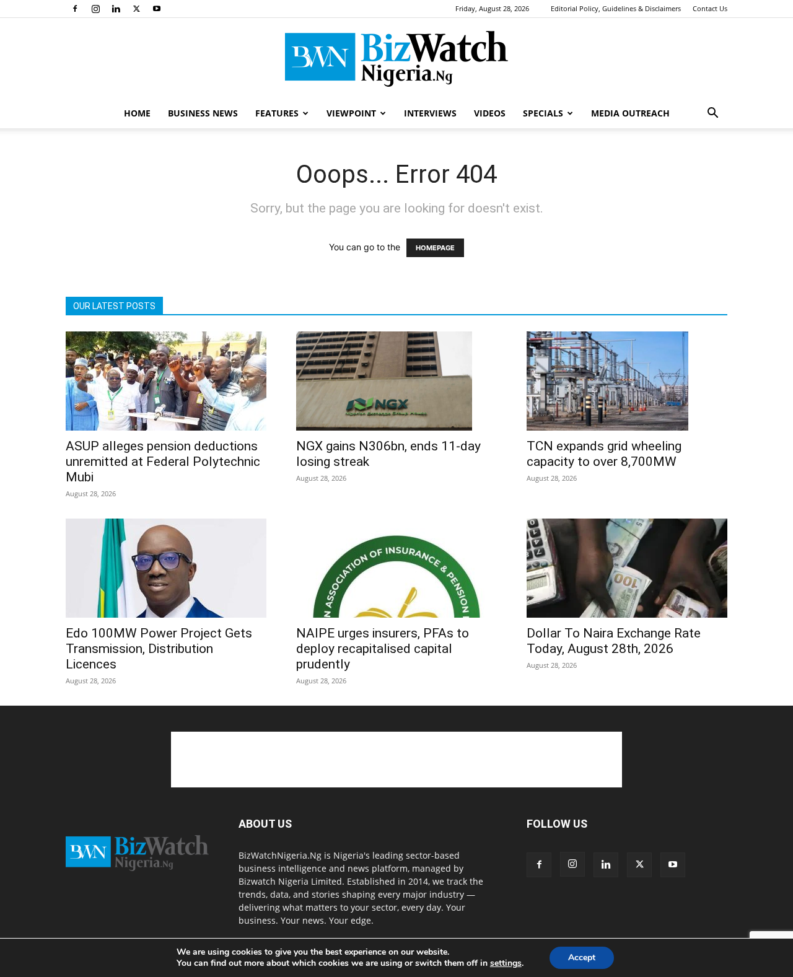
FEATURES (277, 113)
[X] (136, 8)
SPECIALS (543, 113)
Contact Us (710, 8)
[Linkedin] (116, 8)
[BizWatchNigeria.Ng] (396, 59)
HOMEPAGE (435, 247)
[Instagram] (95, 8)
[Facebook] (75, 8)
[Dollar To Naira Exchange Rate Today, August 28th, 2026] (627, 568)
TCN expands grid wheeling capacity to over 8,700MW (604, 454)
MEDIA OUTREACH (630, 113)
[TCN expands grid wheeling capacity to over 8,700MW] (627, 381)
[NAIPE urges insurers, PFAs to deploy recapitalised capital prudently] (396, 568)
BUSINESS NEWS (203, 113)
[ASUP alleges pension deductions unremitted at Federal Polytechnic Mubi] (166, 381)
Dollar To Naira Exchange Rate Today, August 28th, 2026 (614, 641)
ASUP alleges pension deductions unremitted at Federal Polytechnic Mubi (163, 461)
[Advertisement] (396, 759)
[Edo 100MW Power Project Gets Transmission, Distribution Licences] (166, 568)
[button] (712, 114)
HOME (137, 113)
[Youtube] (156, 8)
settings (506, 963)
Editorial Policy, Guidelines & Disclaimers (616, 8)
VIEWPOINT (351, 113)
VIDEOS (490, 113)
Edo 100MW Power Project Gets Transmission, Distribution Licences (159, 649)
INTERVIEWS (430, 113)
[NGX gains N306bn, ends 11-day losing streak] (396, 381)
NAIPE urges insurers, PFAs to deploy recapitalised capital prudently (382, 649)
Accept (581, 957)
